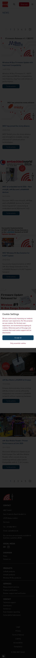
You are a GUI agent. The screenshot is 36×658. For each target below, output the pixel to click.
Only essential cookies (18, 343)
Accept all (18, 338)
